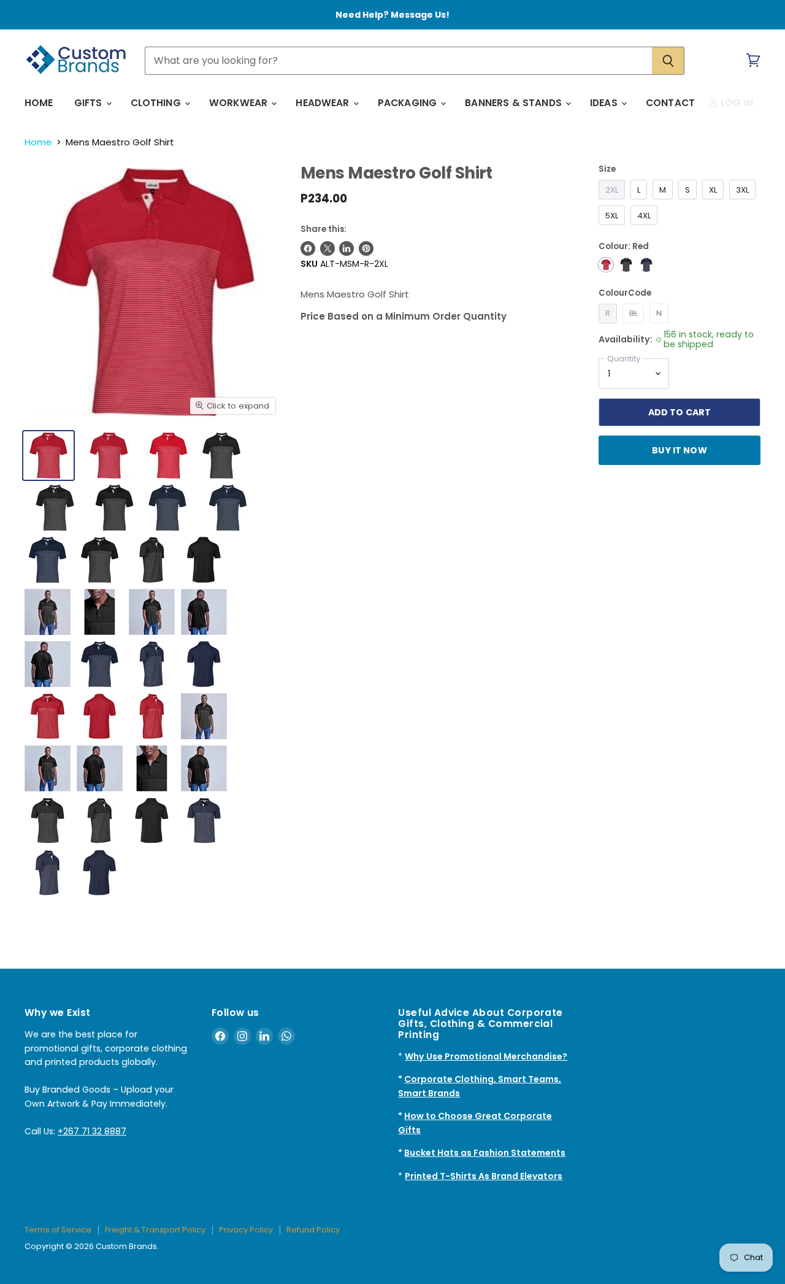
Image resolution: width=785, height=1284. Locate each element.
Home (38, 142)
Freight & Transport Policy (155, 1230)
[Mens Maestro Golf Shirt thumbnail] (99, 560)
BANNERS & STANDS (514, 102)
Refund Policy (313, 1230)
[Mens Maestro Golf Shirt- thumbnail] (108, 455)
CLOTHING (157, 102)
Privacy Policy (246, 1230)
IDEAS (605, 102)
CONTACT (670, 102)
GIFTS (89, 102)
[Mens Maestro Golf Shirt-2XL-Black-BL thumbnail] (221, 455)
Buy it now (679, 450)
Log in (735, 102)
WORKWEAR (239, 102)
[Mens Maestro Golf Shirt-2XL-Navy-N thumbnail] (167, 507)
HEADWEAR (323, 102)
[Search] (668, 61)
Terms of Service (58, 1230)
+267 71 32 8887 (92, 1131)
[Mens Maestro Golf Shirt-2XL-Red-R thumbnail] (48, 455)
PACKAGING (409, 102)
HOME (39, 102)
